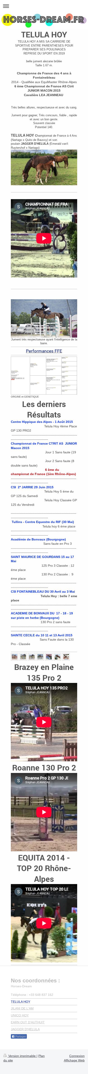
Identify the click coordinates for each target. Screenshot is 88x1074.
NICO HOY (21, 1015)
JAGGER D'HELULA (25, 1029)
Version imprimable (22, 1056)
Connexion (77, 1056)
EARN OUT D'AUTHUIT (28, 1022)
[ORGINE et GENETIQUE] (44, 375)
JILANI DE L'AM (22, 1008)
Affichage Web (74, 1060)
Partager (20, 1036)
